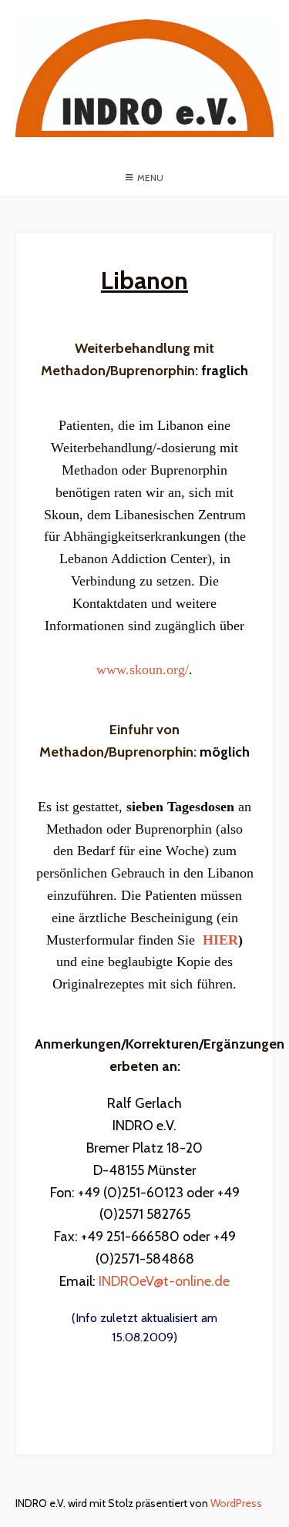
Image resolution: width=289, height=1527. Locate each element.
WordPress (236, 1503)
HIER (220, 940)
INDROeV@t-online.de (164, 1281)
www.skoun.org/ (142, 669)
